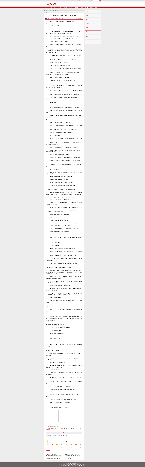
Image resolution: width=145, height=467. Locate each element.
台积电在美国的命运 (68, 458)
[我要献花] (63, 433)
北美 (63, 435)
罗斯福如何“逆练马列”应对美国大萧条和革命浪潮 (53, 455)
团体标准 (96, 7)
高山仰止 (60, 7)
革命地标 (65, 7)
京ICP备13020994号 (75, 465)
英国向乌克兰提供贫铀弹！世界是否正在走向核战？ (73, 455)
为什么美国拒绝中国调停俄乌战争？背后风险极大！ (73, 454)
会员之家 (91, 7)
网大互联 (83, 465)
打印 (46, 12)
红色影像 (71, 7)
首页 (46, 7)
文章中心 (51, 10)
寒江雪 (51, 435)
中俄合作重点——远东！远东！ (51, 454)
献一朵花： (60, 433)
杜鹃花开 (86, 7)
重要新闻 (50, 7)
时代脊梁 (76, 7)
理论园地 (55, 7)
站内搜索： (91, 0)
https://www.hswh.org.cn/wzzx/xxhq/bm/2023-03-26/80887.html (72, 428)
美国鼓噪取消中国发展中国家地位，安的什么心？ (53, 458)
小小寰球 (81, 7)
